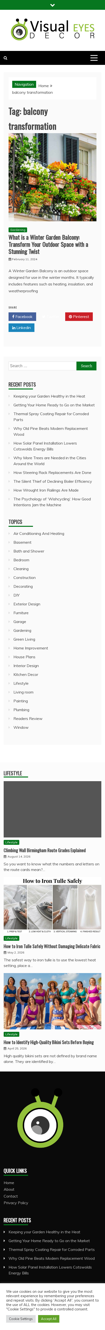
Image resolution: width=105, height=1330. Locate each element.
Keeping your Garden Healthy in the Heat (49, 396)
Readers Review (27, 718)
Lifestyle (21, 683)
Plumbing (21, 709)
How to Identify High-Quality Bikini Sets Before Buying (49, 1042)
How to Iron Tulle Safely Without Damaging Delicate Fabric (52, 946)
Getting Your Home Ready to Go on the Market (54, 404)
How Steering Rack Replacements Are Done (52, 472)
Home (9, 1182)
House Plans (24, 656)
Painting (20, 700)
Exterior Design (26, 603)
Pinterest (80, 316)
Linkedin (23, 327)
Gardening (17, 230)
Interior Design (26, 665)
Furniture (21, 612)
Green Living (24, 639)
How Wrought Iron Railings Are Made (46, 490)
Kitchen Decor (25, 674)
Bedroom (21, 559)
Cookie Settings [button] (21, 1319)
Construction (24, 577)
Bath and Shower (28, 551)
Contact (11, 1196)
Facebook (23, 316)
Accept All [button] (48, 1319)
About (9, 1189)
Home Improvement (30, 648)
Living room (23, 692)
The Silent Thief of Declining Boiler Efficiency (52, 481)
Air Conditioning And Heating (38, 533)
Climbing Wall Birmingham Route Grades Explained (45, 850)
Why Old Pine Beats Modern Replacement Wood (52, 1258)
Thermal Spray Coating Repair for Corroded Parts (52, 1249)
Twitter (52, 316)
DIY (16, 595)
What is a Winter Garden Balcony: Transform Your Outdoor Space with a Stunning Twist (48, 244)
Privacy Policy (16, 1202)
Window (21, 727)
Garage (19, 621)
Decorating (23, 586)
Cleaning (21, 568)
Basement (22, 542)
